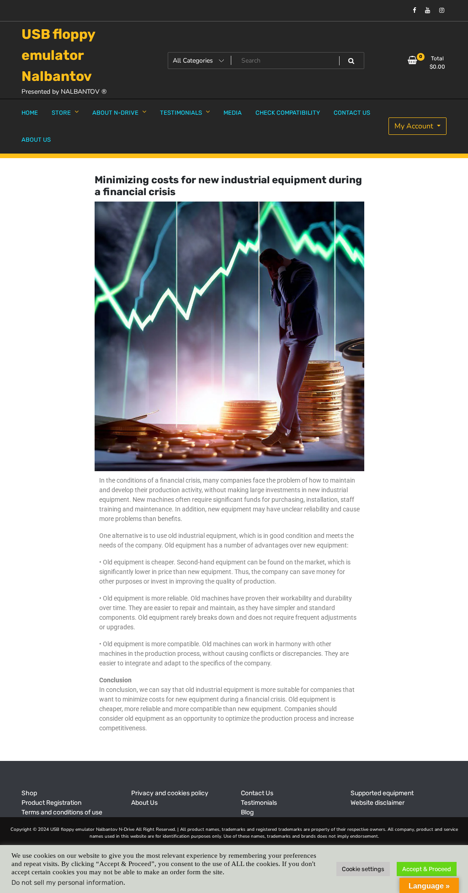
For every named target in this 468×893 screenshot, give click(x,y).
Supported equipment (382, 793)
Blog (247, 812)
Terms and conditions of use (61, 812)
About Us (144, 803)
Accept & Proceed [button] (426, 869)
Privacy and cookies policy (169, 793)
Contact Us (257, 793)
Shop (29, 793)
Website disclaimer (377, 803)
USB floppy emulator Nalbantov (58, 55)
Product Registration (51, 803)
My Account (414, 126)
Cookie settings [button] (363, 869)
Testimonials (259, 803)
